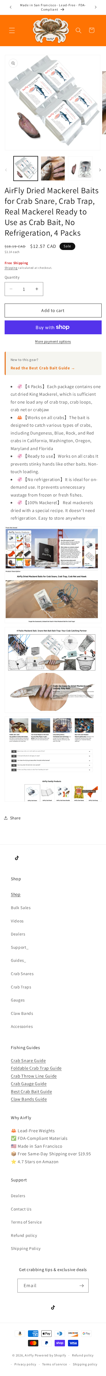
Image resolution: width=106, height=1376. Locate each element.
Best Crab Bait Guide (31, 1091)
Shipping (11, 268)
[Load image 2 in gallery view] (53, 168)
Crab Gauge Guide (29, 1084)
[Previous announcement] (11, 7)
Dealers (18, 934)
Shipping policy (85, 1364)
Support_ (20, 947)
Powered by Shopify (50, 1355)
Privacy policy (25, 1364)
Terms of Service (26, 1222)
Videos (17, 920)
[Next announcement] (96, 7)
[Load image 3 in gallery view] (80, 168)
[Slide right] (100, 170)
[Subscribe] (81, 1286)
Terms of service (54, 1364)
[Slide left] (6, 170)
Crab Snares (22, 973)
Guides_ (18, 960)
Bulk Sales (21, 907)
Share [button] (15, 817)
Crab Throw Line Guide (34, 1076)
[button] (11, 30)
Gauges (18, 1000)
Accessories (22, 1026)
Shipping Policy (26, 1248)
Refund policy (24, 1235)
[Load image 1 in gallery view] (26, 168)
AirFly (29, 1355)
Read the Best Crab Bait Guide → (43, 367)
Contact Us (21, 1209)
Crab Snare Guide (28, 1060)
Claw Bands (22, 1013)
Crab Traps (21, 987)
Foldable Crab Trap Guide (36, 1068)
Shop (16, 894)
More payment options (53, 341)
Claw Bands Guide (29, 1099)
